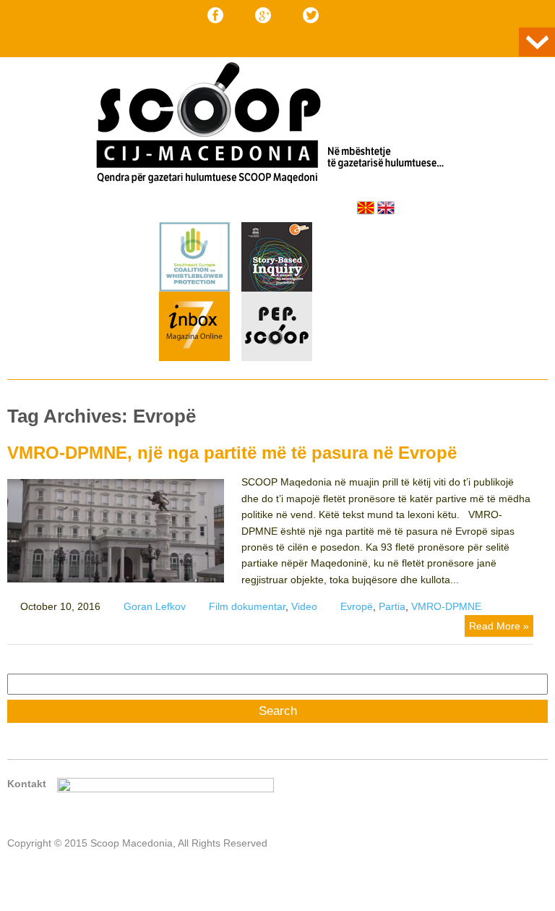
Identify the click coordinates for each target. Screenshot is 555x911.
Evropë (356, 606)
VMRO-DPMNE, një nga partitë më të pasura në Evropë (232, 452)
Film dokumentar (247, 606)
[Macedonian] (365, 207)
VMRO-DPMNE (446, 606)
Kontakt (26, 783)
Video (304, 606)
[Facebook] (215, 15)
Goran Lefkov (155, 606)
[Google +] (263, 15)
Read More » (499, 626)
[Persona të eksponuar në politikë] (276, 357)
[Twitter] (311, 15)
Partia (392, 606)
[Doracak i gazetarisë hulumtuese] (276, 259)
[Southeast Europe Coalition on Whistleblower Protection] (194, 288)
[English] (386, 207)
